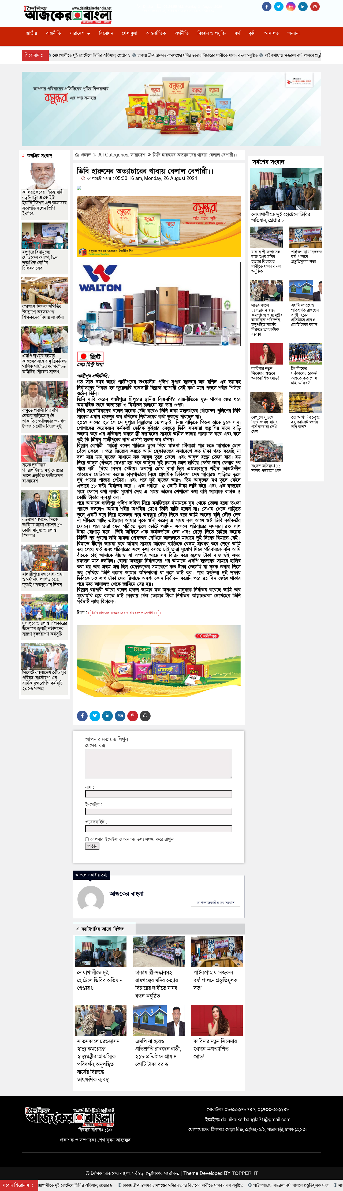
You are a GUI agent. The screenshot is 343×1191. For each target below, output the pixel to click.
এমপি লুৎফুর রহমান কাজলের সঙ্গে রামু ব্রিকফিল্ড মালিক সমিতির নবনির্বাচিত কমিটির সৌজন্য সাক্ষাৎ (44, 364)
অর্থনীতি (182, 33)
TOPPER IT (245, 1173)
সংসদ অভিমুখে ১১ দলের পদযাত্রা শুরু (266, 468)
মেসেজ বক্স (95, 746)
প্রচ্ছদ (86, 155)
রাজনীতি (53, 33)
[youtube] (315, 7)
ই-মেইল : (93, 805)
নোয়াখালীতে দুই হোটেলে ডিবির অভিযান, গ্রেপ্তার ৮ (100, 980)
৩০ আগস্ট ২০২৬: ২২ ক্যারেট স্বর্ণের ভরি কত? (305, 422)
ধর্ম (237, 33)
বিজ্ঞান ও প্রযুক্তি (211, 33)
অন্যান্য (294, 33)
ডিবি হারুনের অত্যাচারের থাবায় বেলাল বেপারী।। (195, 155)
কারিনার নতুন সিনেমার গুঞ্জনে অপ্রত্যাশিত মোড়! (215, 1049)
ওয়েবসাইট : (96, 822)
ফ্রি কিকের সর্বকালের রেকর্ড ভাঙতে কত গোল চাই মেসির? (304, 376)
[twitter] (280, 7)
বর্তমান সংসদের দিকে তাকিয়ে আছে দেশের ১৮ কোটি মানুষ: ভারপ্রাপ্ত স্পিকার (42, 527)
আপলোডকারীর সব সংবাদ (215, 902)
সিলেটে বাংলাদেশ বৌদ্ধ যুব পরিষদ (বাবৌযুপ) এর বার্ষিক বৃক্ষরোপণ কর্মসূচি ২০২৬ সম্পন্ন (44, 680)
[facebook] (268, 7)
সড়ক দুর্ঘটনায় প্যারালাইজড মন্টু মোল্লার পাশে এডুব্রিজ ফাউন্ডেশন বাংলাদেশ (42, 473)
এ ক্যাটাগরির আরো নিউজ (100, 929)
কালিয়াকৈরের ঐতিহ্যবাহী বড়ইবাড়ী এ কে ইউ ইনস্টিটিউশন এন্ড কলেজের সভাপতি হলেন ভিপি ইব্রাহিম (44, 203)
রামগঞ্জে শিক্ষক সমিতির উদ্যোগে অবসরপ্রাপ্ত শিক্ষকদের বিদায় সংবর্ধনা (43, 312)
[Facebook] (82, 716)
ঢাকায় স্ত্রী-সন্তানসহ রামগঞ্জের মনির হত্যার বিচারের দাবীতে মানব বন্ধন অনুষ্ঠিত (266, 261)
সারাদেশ (77, 33)
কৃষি (252, 33)
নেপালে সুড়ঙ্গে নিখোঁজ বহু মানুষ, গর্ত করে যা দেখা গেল (264, 424)
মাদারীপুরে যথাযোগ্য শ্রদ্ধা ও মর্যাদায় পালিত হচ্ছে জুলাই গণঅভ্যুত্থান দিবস (43, 579)
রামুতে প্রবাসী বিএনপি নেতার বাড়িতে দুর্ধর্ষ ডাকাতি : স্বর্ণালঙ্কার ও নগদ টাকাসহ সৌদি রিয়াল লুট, (44, 418)
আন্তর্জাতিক (156, 33)
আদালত (271, 33)
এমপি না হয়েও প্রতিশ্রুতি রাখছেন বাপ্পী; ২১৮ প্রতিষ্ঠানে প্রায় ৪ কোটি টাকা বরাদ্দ (305, 315)
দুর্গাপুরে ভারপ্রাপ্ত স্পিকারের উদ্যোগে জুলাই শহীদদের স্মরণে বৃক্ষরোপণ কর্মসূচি (44, 628)
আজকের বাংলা (127, 894)
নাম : (89, 787)
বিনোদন (106, 33)
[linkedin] (304, 7)
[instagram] (292, 7)
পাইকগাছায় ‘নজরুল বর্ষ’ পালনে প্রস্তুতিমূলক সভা (215, 980)
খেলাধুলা (129, 33)
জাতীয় (31, 33)
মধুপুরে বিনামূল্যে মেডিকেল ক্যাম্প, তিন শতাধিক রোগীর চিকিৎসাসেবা (40, 260)
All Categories (113, 155)
